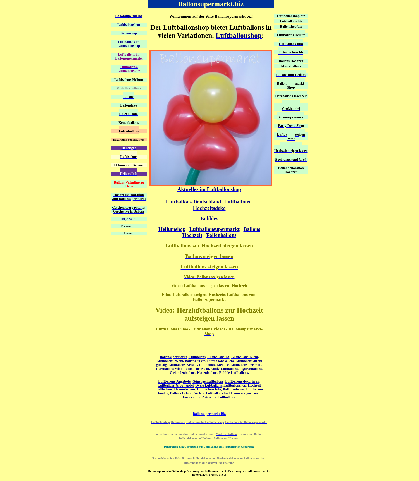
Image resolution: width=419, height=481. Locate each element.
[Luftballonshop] (210, 185)
